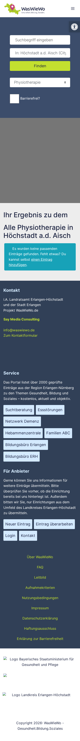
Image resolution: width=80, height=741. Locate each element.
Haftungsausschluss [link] (40, 628)
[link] (74, 26)
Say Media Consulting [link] (21, 319)
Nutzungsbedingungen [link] (40, 598)
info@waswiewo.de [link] (19, 330)
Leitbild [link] (40, 577)
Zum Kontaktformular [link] (20, 335)
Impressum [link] (40, 608)
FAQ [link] (40, 567)
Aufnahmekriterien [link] (40, 587)
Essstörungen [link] (50, 410)
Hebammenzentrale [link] (23, 433)
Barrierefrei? (30, 98)
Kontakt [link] (28, 535)
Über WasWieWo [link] (40, 557)
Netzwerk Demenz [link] (22, 421)
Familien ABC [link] (58, 433)
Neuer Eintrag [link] (17, 524)
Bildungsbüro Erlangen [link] (25, 444)
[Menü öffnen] (73, 8)
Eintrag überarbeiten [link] (54, 524)
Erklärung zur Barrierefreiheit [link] (40, 639)
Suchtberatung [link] (18, 410)
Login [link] (10, 535)
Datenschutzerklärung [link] (40, 618)
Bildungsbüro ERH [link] (21, 456)
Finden (46, 65)
